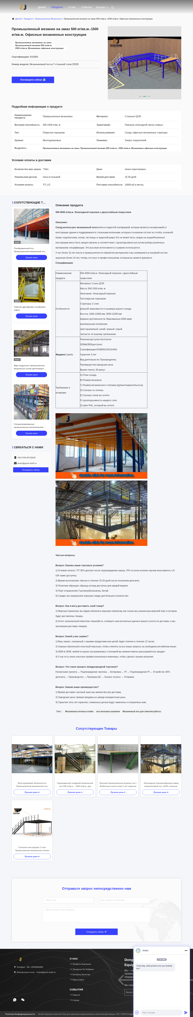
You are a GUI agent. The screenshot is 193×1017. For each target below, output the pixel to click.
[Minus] (186, 950)
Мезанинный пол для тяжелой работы (142, 711)
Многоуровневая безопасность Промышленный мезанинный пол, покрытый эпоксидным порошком (32, 785)
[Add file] (137, 1012)
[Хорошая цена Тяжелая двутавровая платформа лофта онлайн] (31, 284)
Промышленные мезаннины (48, 19)
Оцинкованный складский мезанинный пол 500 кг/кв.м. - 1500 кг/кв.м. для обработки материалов (75, 785)
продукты (28, 19)
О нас (72, 7)
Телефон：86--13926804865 (29, 967)
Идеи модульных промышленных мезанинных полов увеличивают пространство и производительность (31, 368)
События (86, 7)
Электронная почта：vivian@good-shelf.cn (36, 972)
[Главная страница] (23, 7)
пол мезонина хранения (108, 711)
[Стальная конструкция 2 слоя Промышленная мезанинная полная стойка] (32, 822)
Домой (42, 7)
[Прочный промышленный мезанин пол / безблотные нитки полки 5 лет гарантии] (118, 758)
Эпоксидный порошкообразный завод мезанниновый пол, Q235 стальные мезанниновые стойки (161, 785)
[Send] (186, 1012)
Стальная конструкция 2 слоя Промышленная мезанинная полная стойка (32, 849)
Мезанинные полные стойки (79, 711)
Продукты (57, 7)
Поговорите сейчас (31, 80)
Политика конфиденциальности (20, 1014)
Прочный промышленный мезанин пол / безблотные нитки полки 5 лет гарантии (118, 784)
